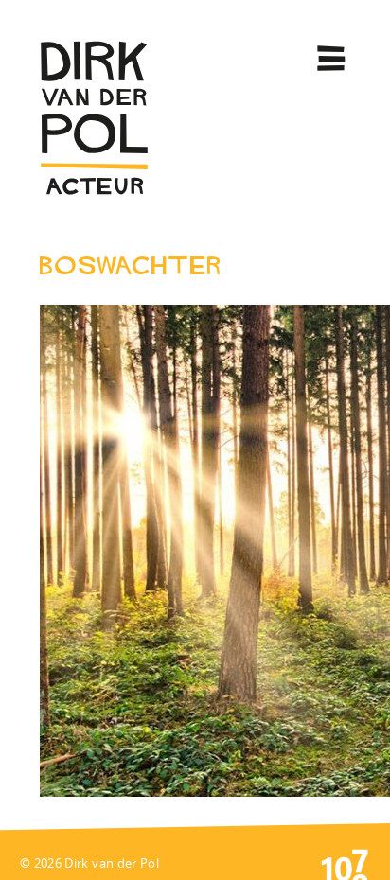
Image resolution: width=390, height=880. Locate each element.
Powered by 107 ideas (344, 863)
